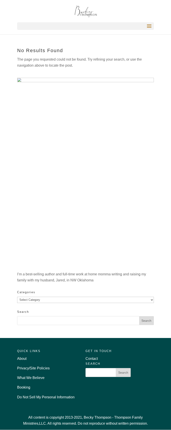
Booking (23, 387)
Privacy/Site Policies (33, 368)
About (21, 358)
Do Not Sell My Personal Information (46, 397)
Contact (92, 358)
